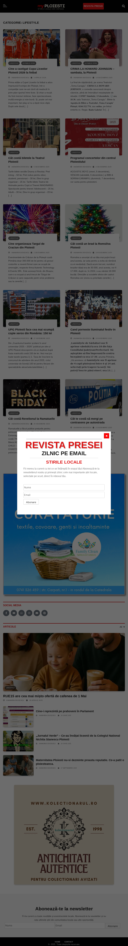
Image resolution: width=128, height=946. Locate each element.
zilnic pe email (64, 453)
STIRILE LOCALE (64, 462)
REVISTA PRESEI (64, 445)
